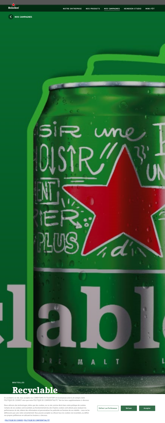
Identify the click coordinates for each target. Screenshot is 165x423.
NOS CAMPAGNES (112, 9)
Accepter (147, 408)
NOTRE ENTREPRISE (72, 9)
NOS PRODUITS (93, 9)
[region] (82, 408)
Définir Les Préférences (108, 408)
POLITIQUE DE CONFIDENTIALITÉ (37, 420)
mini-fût (150, 9)
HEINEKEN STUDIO (132, 9)
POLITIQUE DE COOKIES (14, 420)
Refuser (129, 408)
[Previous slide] (8, 211)
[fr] (13, 6)
